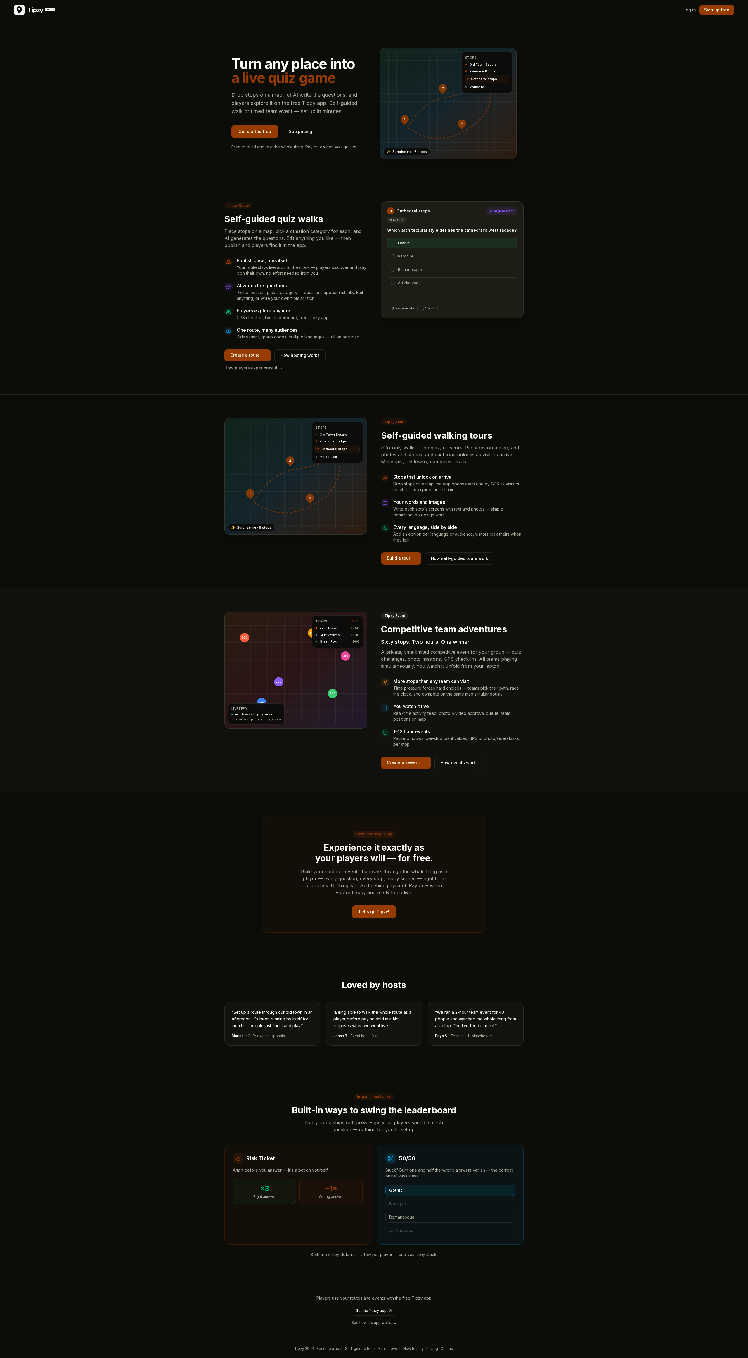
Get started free (254, 131)
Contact (447, 1348)
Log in (689, 9)
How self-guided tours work (459, 558)
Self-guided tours (360, 1348)
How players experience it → (253, 367)
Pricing (432, 1348)
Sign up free (716, 9)
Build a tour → (401, 558)
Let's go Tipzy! (374, 911)
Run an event (389, 1348)
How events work (458, 762)
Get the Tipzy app (371, 1310)
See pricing (300, 131)
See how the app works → (374, 1322)
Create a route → (247, 354)
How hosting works (300, 355)
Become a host (329, 1348)
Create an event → (406, 762)
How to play (413, 1348)
